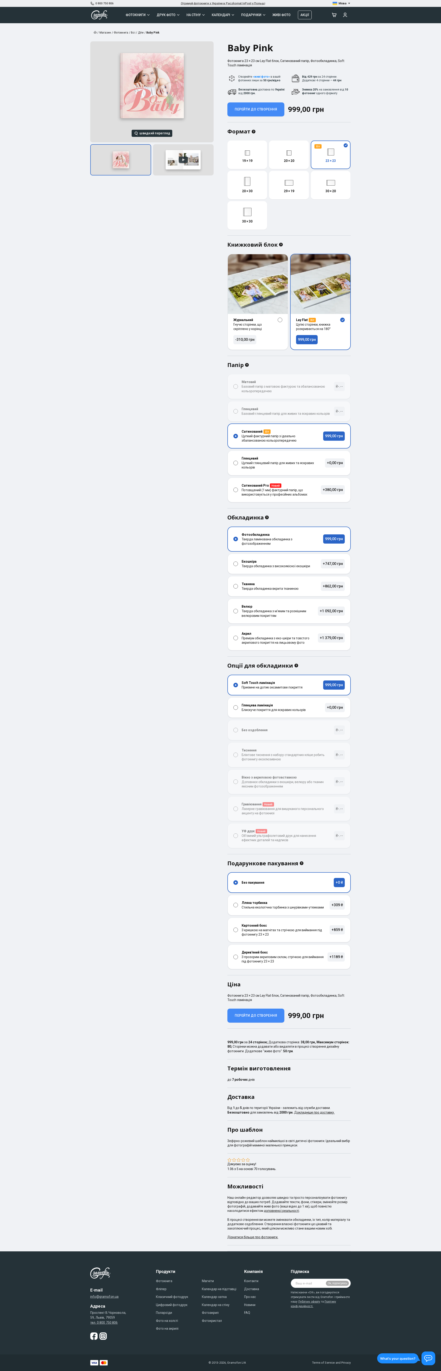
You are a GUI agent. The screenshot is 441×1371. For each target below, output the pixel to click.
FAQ (247, 1313)
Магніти (208, 1281)
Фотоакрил (210, 1313)
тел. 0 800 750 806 (104, 1322)
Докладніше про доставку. (314, 1112)
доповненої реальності (281, 1211)
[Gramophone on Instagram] (103, 1336)
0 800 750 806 (104, 3)
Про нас (250, 1297)
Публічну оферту (309, 1301)
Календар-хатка (214, 1297)
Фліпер (161, 1289)
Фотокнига (164, 1281)
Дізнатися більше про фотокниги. (252, 1237)
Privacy (346, 1362)
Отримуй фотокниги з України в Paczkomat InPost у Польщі (223, 3)
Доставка (251, 1289)
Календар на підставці (219, 1289)
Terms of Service (323, 1362)
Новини (249, 1305)
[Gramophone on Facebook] (94, 1336)
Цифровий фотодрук (171, 1305)
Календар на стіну (215, 1305)
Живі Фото (281, 15)
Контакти (251, 1281)
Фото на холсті (167, 1321)
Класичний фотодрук (172, 1297)
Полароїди (164, 1313)
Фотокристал (212, 1321)
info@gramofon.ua (104, 1296)
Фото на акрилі (167, 1328)
